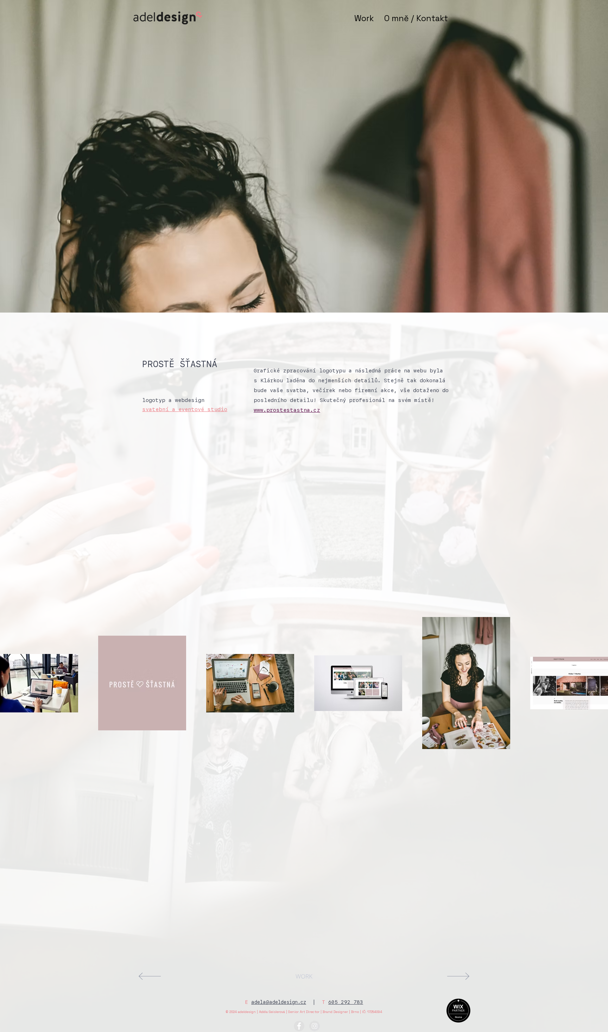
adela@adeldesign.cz (278, 1002)
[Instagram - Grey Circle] (314, 1026)
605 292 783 (345, 1002)
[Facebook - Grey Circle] (299, 1026)
